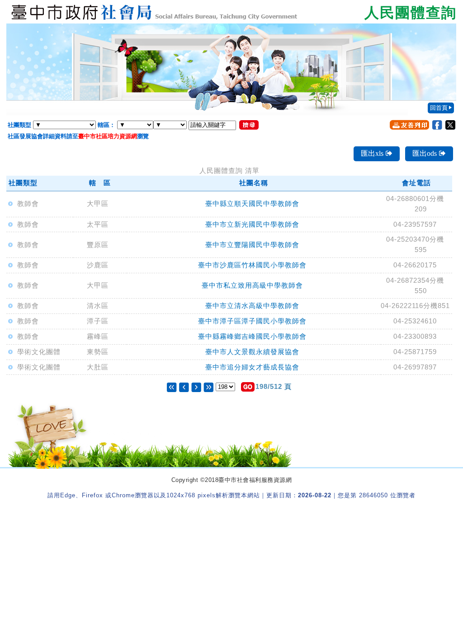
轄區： (106, 125)
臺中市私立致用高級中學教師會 (252, 285)
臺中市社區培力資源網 (107, 136)
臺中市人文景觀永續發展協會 (252, 351)
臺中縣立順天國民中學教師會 (252, 203)
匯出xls (372, 153)
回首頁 (439, 107)
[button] (248, 387)
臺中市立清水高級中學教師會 (252, 305)
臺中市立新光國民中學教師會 (252, 224)
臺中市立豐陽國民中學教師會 (252, 244)
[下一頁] (196, 386)
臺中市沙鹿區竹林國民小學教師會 (252, 265)
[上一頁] (185, 386)
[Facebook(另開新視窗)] (437, 125)
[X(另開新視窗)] (450, 125)
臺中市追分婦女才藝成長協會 (252, 367)
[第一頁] (172, 386)
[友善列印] (409, 125)
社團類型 (19, 125)
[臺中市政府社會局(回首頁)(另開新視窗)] (231, 11)
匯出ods (424, 153)
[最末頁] (208, 386)
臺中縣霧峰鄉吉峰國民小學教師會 (252, 336)
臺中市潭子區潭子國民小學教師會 (252, 321)
